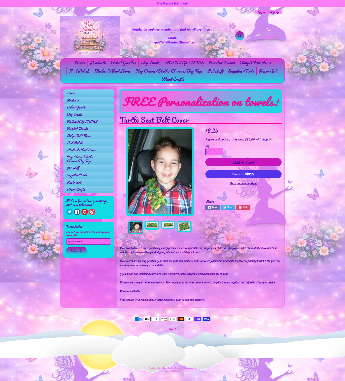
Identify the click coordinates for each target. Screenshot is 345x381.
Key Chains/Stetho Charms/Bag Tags (168, 70)
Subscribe (76, 250)
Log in (261, 12)
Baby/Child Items (255, 62)
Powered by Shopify (172, 371)
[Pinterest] (84, 212)
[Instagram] (92, 212)
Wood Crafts (172, 79)
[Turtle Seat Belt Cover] (135, 227)
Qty (207, 146)
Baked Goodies (123, 62)
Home (79, 62)
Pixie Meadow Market (171, 368)
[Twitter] (69, 212)
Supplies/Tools (241, 70)
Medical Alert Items (112, 70)
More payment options (243, 183)
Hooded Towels (221, 62)
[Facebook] (77, 212)
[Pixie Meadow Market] (90, 36)
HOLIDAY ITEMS (184, 62)
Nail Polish (79, 70)
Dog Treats (150, 62)
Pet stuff (215, 70)
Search (172, 329)
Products (97, 62)
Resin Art (268, 70)
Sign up (274, 12)
